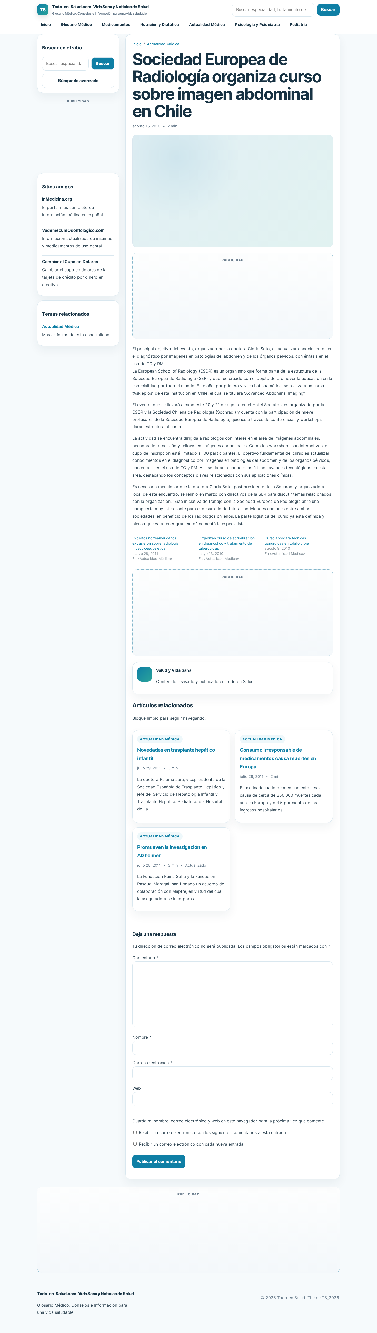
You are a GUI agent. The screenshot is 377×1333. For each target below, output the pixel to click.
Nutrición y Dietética (159, 24)
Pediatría (298, 24)
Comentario (145, 957)
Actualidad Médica (207, 24)
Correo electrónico (152, 1062)
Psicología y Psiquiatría (257, 24)
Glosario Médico (76, 24)
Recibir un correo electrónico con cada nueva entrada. (191, 1144)
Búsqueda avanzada (78, 80)
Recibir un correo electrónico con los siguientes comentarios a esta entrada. (213, 1132)
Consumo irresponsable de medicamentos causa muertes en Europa (278, 758)
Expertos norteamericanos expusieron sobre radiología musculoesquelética (155, 543)
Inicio (46, 24)
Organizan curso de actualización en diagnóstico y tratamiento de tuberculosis (227, 543)
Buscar (328, 9)
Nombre (141, 1037)
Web (136, 1088)
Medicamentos (116, 24)
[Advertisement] (78, 136)
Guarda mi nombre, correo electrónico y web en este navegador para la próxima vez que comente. (228, 1121)
